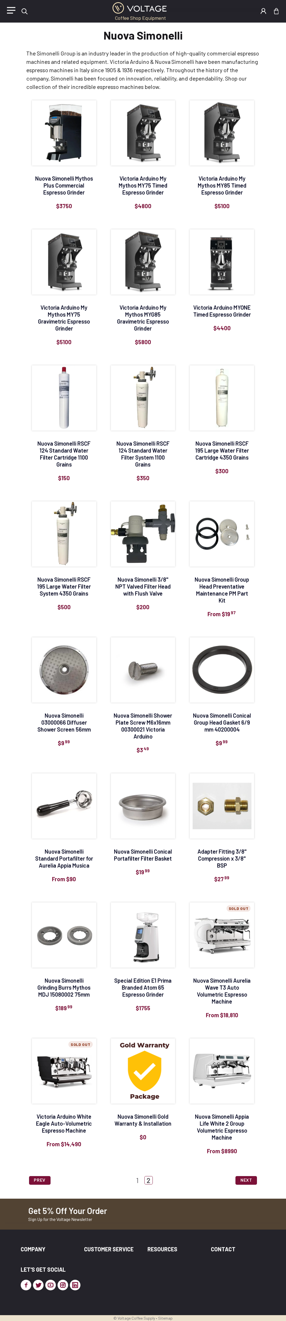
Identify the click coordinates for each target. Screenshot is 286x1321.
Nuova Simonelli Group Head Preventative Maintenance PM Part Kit (222, 590)
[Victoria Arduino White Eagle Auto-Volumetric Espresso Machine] (64, 1071)
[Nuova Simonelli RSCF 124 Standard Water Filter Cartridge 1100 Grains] (64, 398)
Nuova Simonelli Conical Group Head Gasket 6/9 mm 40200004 (222, 722)
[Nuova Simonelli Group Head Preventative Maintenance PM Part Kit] (222, 534)
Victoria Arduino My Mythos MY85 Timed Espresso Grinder (222, 185)
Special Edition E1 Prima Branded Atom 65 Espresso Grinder (142, 987)
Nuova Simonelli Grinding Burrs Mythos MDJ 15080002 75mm (63, 987)
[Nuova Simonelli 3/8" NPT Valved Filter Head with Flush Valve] (143, 534)
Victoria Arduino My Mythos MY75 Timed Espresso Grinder (143, 185)
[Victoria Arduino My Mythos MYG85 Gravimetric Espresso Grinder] (143, 262)
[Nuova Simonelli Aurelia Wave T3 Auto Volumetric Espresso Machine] (222, 935)
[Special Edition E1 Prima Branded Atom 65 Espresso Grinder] (143, 935)
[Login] (263, 11)
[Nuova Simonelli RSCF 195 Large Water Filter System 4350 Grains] (64, 534)
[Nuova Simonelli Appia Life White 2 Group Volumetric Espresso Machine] (222, 1071)
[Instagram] (63, 1285)
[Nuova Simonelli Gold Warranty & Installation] (143, 1071)
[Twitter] (38, 1285)
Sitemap (165, 1318)
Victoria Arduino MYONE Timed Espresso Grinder (222, 311)
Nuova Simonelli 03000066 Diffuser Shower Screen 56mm (64, 722)
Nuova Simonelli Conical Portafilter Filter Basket (143, 855)
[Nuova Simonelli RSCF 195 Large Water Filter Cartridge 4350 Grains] (222, 398)
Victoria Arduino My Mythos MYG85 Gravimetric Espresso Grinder (143, 318)
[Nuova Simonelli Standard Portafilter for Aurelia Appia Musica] (64, 806)
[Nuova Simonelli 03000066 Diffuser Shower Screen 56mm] (64, 670)
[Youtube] (50, 1285)
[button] (24, 11)
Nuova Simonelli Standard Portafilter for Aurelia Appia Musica (64, 858)
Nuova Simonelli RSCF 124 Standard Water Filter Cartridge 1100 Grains (63, 454)
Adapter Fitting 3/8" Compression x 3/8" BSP (222, 858)
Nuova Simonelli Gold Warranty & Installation (143, 1120)
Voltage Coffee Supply (136, 1318)
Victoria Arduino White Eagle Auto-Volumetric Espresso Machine (64, 1123)
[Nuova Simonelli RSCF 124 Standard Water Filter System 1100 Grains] (143, 398)
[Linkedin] (75, 1285)
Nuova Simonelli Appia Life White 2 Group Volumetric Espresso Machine (222, 1127)
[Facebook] (26, 1285)
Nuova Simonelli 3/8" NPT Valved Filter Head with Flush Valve (143, 586)
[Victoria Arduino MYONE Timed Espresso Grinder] (222, 262)
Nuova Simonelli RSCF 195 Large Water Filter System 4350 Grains (64, 586)
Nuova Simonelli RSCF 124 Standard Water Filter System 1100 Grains (143, 454)
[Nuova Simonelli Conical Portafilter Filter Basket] (143, 806)
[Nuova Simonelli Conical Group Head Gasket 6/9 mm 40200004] (222, 670)
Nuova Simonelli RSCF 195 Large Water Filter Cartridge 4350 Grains (222, 450)
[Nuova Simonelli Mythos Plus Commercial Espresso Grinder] (64, 133)
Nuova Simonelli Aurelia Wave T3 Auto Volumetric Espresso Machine (222, 991)
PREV (40, 1179)
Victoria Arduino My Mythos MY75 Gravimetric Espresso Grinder (64, 318)
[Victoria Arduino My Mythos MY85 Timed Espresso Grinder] (222, 133)
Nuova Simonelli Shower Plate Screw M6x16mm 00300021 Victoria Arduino (143, 726)
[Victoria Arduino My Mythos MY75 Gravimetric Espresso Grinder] (64, 262)
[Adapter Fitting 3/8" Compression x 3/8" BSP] (222, 806)
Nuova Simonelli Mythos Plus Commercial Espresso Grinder (64, 185)
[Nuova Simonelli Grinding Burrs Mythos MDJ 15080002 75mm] (64, 935)
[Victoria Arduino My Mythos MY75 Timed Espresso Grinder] (143, 133)
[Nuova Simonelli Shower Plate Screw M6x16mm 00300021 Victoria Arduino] (143, 670)
